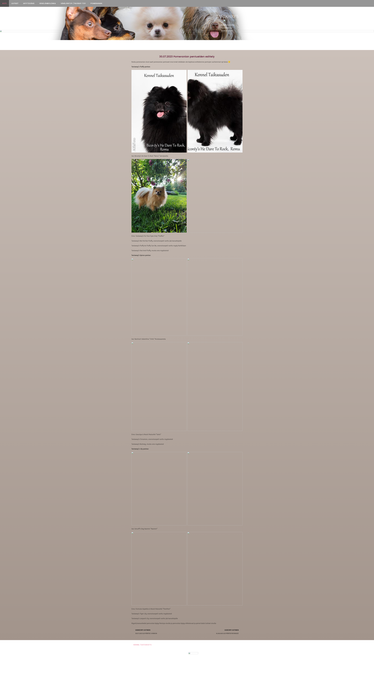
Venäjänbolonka (47, 3)
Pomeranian (96, 3)
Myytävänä (28, 3)
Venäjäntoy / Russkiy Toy (73, 3)
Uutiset (14, 3)
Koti (4, 3)
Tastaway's (227, 16)
